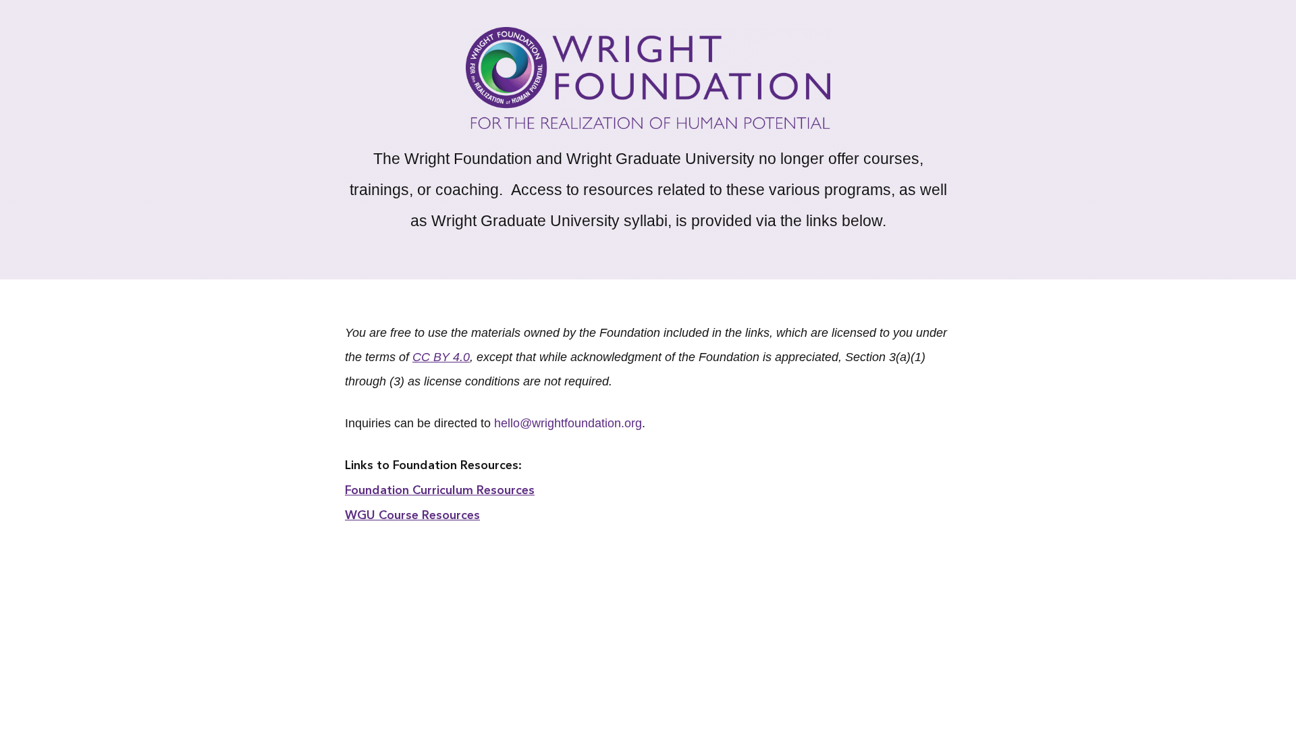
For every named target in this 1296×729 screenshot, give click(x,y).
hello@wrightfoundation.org (568, 423)
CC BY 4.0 (441, 357)
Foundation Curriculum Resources (440, 491)
